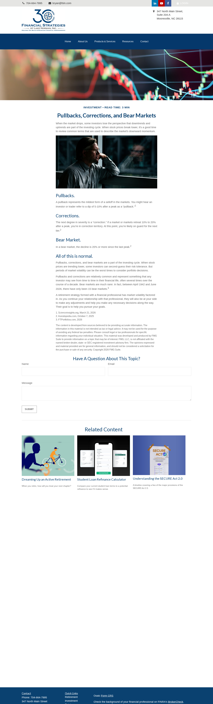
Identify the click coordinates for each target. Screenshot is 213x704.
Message (27, 383)
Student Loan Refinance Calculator (101, 479)
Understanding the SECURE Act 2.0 (158, 478)
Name (25, 364)
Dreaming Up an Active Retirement (46, 479)
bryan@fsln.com (61, 3)
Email (111, 364)
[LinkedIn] (155, 3)
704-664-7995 (39, 697)
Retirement (71, 697)
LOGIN (184, 3)
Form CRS (107, 695)
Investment (71, 700)
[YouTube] (161, 3)
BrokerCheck (175, 701)
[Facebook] (168, 3)
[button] (67, 41)
